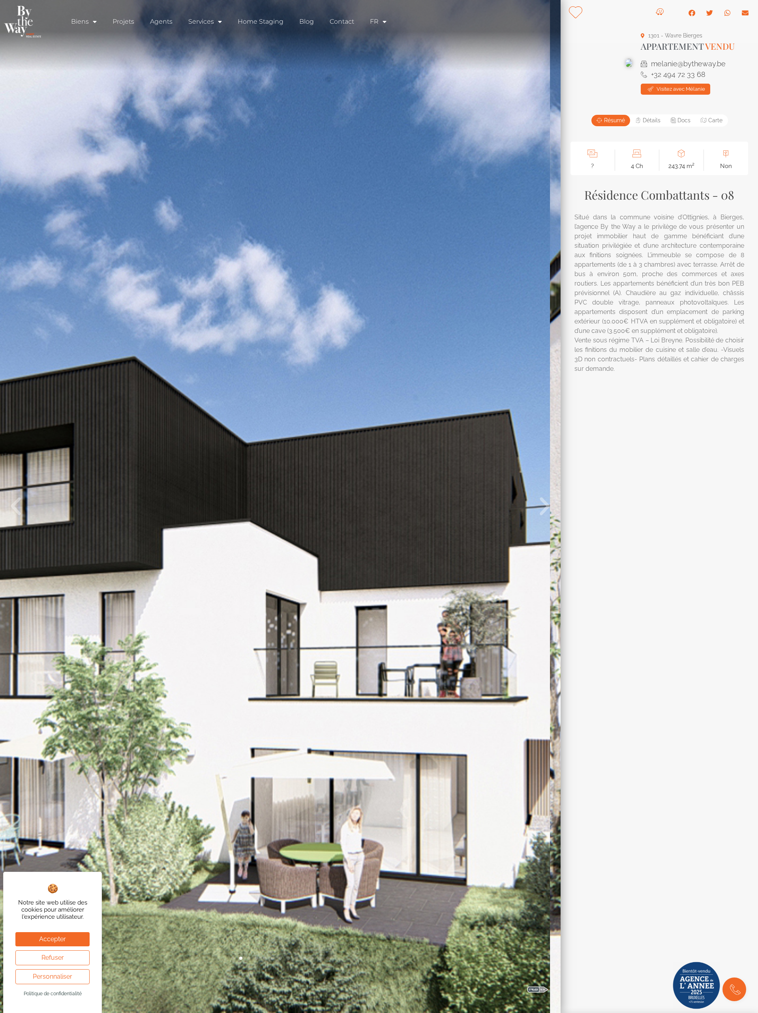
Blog (306, 21)
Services (201, 21)
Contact (342, 21)
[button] (16, 506)
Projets (123, 21)
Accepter (52, 939)
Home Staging (260, 21)
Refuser (52, 957)
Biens (80, 21)
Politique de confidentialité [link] (53, 993)
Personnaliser (52, 976)
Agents (161, 21)
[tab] (610, 120)
